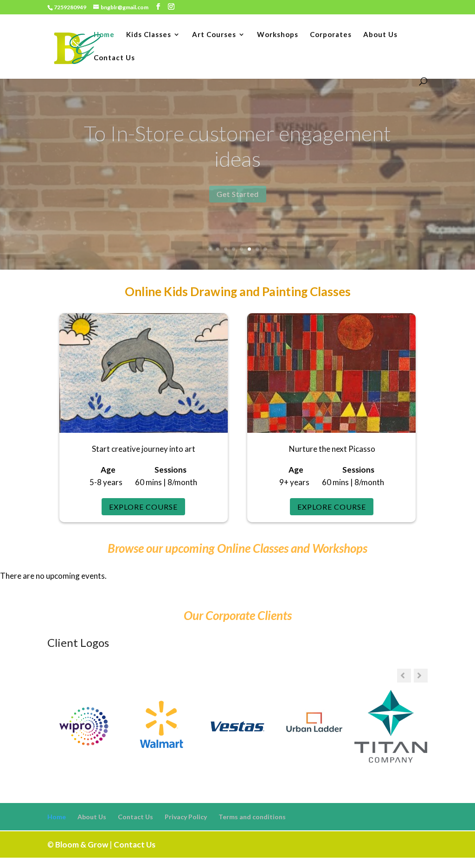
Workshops (277, 34)
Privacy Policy (186, 817)
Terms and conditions (252, 817)
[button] (421, 676)
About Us (380, 34)
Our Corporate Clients (238, 615)
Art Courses (214, 34)
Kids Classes (148, 34)
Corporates (331, 34)
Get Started (238, 194)
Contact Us (114, 58)
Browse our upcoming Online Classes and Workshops (237, 548)
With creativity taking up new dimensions (238, 145)
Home (104, 34)
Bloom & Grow (81, 844)
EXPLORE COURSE (143, 506)
